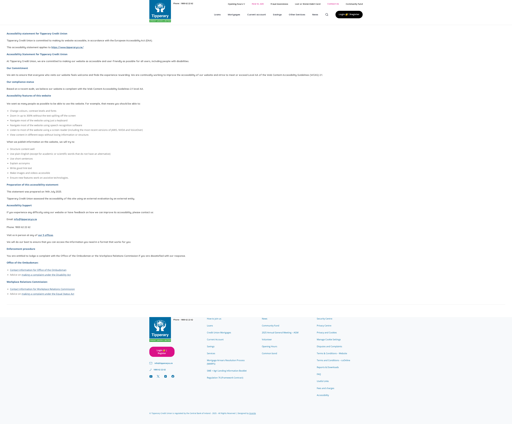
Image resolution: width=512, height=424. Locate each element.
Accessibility (323, 395)
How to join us (214, 318)
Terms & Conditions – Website (332, 353)
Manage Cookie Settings (329, 339)
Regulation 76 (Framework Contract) (225, 377)
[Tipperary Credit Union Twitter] (158, 376)
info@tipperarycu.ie (25, 219)
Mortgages (234, 15)
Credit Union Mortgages (219, 332)
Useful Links (323, 381)
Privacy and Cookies (327, 332)
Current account (256, 15)
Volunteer (267, 339)
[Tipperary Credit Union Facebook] (173, 376)
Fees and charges (325, 388)
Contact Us (333, 4)
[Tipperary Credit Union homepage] (160, 11)
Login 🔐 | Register (349, 14)
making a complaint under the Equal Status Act (48, 293)
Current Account (215, 339)
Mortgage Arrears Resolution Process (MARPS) (226, 362)
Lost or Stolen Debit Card (307, 4)
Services (211, 353)
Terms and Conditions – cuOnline (333, 360)
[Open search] (326, 14)
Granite (252, 413)
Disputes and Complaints (329, 346)
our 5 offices (45, 235)
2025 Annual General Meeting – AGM (280, 332)
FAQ (319, 374)
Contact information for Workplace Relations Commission (42, 289)
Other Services (297, 15)
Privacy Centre (324, 325)
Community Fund (354, 4)
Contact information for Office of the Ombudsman (38, 270)
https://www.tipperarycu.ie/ (67, 47)
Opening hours (235, 4)
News (315, 15)
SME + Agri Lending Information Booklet (227, 370)
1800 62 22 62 (187, 3)
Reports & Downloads (328, 367)
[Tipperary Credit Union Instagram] (165, 376)
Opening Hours (269, 346)
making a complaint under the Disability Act (46, 274)
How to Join (258, 4)
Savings (277, 15)
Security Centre (324, 318)
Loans (217, 15)
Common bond (269, 353)
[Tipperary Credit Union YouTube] (151, 376)
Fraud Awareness (279, 4)
